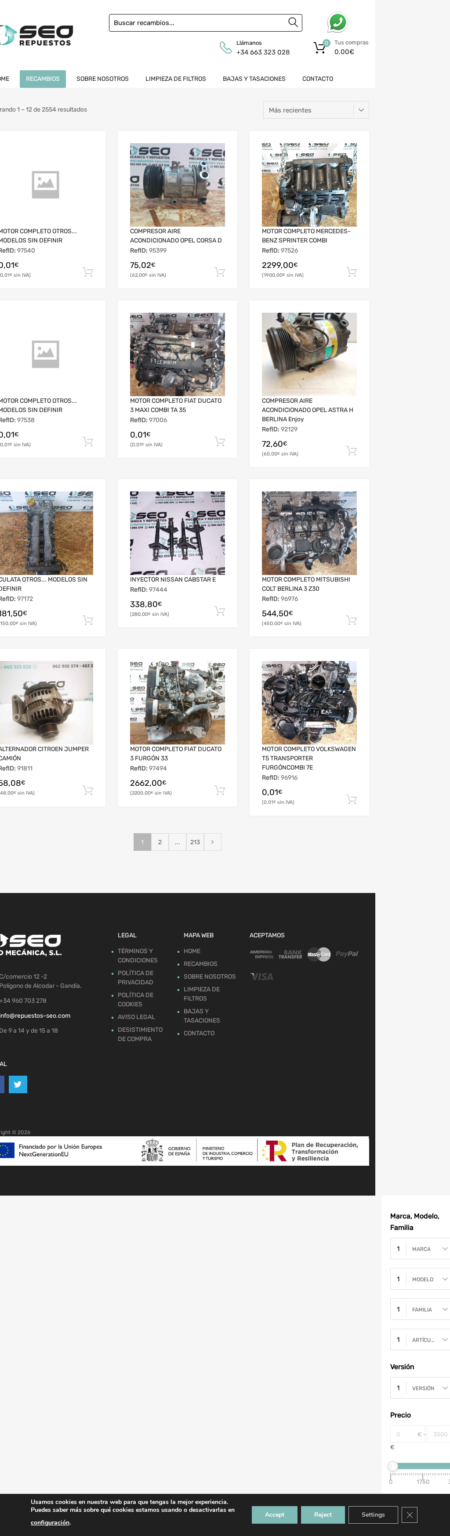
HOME (192, 951)
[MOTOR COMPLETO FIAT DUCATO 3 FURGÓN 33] (177, 703)
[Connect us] (18, 1084)
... (177, 842)
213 (195, 842)
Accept (274, 1515)
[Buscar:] (205, 23)
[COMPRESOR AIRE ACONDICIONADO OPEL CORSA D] (177, 184)
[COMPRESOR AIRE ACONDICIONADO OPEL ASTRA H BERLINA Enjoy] (309, 354)
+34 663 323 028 (257, 52)
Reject (323, 1515)
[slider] (393, 1466)
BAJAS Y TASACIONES (254, 79)
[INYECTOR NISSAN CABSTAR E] (177, 533)
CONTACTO (317, 79)
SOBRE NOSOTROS (102, 79)
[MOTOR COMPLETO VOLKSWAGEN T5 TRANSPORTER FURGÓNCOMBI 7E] (309, 703)
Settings (373, 1515)
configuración (50, 1522)
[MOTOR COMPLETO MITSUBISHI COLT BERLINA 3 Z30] (309, 533)
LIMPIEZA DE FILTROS (175, 79)
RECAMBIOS (43, 79)
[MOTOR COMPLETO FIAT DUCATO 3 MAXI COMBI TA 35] (177, 354)
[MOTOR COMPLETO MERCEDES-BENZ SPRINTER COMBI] (309, 185)
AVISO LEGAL (136, 1017)
